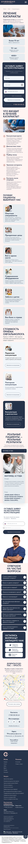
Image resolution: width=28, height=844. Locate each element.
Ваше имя (5, 75)
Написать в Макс (14, 654)
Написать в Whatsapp (15, 649)
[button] (13, 365)
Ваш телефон (6, 88)
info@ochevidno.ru (14, 726)
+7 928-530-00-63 (8, 807)
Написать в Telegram (15, 645)
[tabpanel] (14, 478)
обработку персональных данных (16, 95)
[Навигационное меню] (26, 2)
